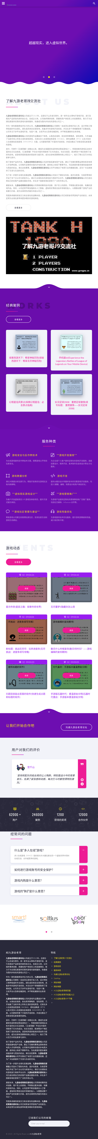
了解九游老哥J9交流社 (63, 958)
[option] (45, 773)
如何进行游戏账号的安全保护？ (34, 869)
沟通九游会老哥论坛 (62, 974)
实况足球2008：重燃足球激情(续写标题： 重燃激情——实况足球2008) (71, 405)
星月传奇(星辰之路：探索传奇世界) (23, 606)
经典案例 (57, 962)
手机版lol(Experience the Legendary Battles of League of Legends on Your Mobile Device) (71, 361)
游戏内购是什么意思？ (28, 880)
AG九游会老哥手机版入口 (64, 994)
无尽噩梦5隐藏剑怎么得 (63, 606)
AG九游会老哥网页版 (62, 990)
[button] (44, 77)
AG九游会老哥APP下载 (63, 999)
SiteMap (57, 978)
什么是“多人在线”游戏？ (29, 850)
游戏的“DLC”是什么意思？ (30, 891)
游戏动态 (57, 966)
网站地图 (57, 982)
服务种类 (57, 970)
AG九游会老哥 (35, 1134)
